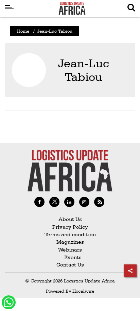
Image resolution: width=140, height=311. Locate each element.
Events (70, 257)
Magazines (70, 242)
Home (23, 31)
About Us (70, 219)
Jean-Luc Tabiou (83, 70)
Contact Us (70, 264)
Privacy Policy (70, 227)
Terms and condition (70, 234)
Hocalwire (83, 291)
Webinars (70, 249)
